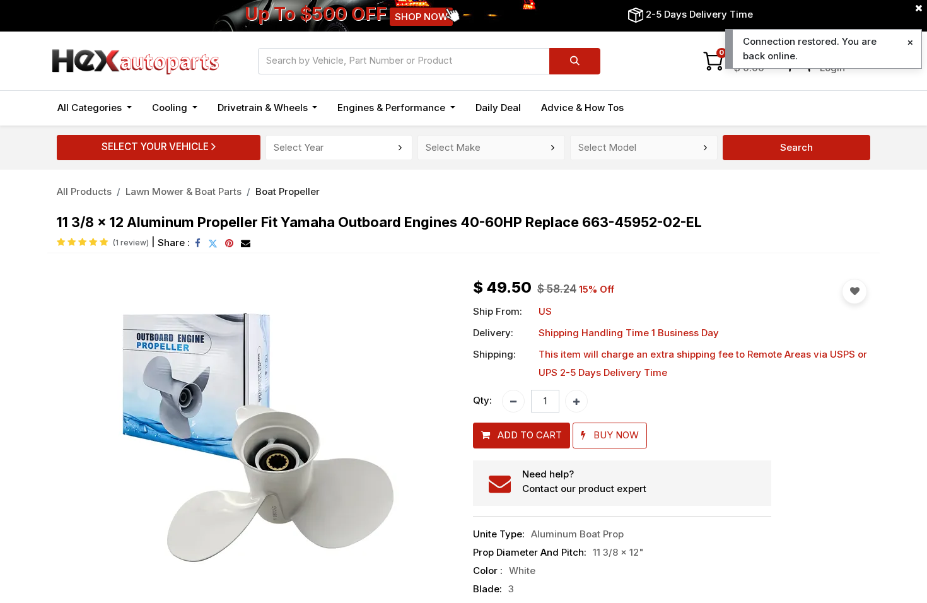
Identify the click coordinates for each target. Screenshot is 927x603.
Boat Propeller (287, 191)
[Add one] (576, 401)
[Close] (910, 43)
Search (796, 147)
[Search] (574, 61)
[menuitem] (498, 108)
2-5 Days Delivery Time (699, 14)
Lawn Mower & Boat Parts (183, 191)
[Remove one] (513, 401)
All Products (84, 191)
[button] (87, 443)
